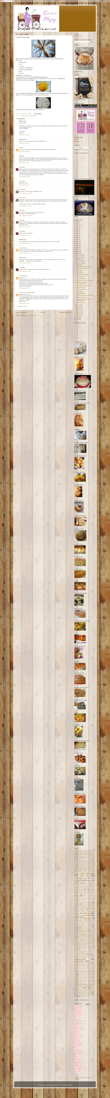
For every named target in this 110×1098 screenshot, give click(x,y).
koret (90, 925)
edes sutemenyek (87, 873)
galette (92, 887)
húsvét (90, 904)
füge (88, 887)
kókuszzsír (76, 925)
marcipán (86, 943)
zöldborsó (79, 995)
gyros (91, 893)
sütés (89, 976)
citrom (75, 864)
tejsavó (84, 983)
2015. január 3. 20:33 (24, 303)
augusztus (79, 263)
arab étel (82, 851)
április (78, 308)
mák (81, 940)
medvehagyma (77, 945)
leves (93, 936)
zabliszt (83, 993)
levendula (86, 936)
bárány (81, 855)
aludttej (86, 850)
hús (91, 902)
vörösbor (78, 993)
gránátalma (79, 892)
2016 (77, 241)
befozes (92, 855)
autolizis (91, 854)
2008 (77, 319)
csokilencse (91, 868)
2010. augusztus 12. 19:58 (25, 215)
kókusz (75, 924)
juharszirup (78, 906)
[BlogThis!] (36, 113)
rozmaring (91, 968)
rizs (93, 967)
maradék (81, 943)
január (79, 314)
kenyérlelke (76, 918)
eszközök (86, 883)
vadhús (90, 989)
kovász (76, 927)
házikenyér (76, 902)
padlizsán (78, 956)
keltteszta (76, 913)
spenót (91, 974)
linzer (80, 938)
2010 (77, 253)
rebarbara (84, 965)
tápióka (86, 981)
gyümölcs (77, 895)
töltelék (84, 988)
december (79, 255)
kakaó (92, 906)
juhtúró (83, 906)
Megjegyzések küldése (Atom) (29, 315)
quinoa (90, 964)
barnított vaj (86, 855)
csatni (91, 865)
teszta (80, 984)
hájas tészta (84, 898)
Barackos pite (80, 272)
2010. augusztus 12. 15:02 (25, 193)
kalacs (83, 908)
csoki (86, 868)
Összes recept (77, 36)
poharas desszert (78, 964)
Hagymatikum (76, 898)
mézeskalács (89, 947)
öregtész (81, 954)
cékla (87, 862)
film (92, 885)
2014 (77, 245)
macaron (85, 938)
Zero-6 (87, 993)
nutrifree (91, 951)
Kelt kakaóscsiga (81, 302)
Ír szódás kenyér (81, 276)
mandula (86, 941)
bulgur (77, 862)
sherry (75, 973)
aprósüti (76, 851)
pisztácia (81, 962)
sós (75, 974)
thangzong (92, 984)
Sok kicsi (86, 973)
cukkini (75, 865)
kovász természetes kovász (87, 927)
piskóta (76, 962)
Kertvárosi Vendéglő (78, 920)
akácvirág (81, 850)
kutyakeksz (76, 933)
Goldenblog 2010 (81, 293)
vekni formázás (77, 992)
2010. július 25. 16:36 (24, 176)
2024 (77, 225)
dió (90, 871)
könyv (75, 930)
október (79, 259)
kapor (75, 910)
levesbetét (79, 937)
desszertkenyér (84, 871)
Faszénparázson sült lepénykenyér (85, 280)
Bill (92, 857)
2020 (77, 233)
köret (87, 930)
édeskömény (83, 877)
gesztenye (92, 889)
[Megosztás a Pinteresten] (40, 113)
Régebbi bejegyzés (65, 312)
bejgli (84, 857)
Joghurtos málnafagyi (82, 297)
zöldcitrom (85, 995)
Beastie (21, 189)
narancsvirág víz (77, 950)
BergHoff (88, 857)
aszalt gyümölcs (85, 853)
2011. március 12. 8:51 (24, 235)
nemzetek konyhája (87, 950)
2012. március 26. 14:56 (25, 271)
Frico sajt (83, 887)
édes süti (84, 875)
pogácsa (90, 962)
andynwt (60, 1085)
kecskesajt (83, 911)
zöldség (76, 996)
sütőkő (85, 977)
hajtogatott (76, 899)
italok (89, 905)
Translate (85, 149)
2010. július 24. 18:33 (24, 151)
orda (86, 953)
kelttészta (86, 913)
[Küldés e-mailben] (35, 113)
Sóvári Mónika (81, 974)
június (78, 305)
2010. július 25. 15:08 (24, 162)
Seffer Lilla (22, 248)
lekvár (81, 934)
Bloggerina (90, 858)
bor (85, 861)
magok (90, 938)
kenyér (31, 115)
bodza (91, 860)
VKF (93, 992)
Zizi (20, 147)
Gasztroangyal (77, 889)
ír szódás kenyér (24, 115)
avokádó (76, 855)
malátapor (76, 941)
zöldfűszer (91, 995)
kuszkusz (91, 931)
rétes (86, 967)
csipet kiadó (76, 868)
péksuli (91, 957)
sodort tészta (81, 973)
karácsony (83, 910)
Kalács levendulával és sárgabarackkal (82, 283)
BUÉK (93, 861)
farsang (79, 885)
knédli (86, 923)
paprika (90, 956)
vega (92, 990)
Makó (86, 940)
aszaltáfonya (85, 854)
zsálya (82, 996)
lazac (77, 934)
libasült (84, 937)
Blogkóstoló (79, 270)
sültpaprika (84, 976)
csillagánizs (90, 867)
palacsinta (85, 956)
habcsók (90, 895)
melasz (85, 945)
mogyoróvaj (90, 948)
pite (85, 962)
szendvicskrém (84, 978)
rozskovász (82, 970)
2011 (77, 251)
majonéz (76, 940)
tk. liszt (77, 986)
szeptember (80, 261)
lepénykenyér (78, 936)
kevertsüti (76, 921)
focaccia (76, 886)
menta (90, 945)
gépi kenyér (84, 889)
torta (88, 986)
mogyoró (83, 948)
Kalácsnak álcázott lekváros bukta (85, 295)
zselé (86, 996)
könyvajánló (81, 930)
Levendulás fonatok (81, 289)
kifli (91, 921)
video (83, 992)
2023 (77, 227)
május (78, 306)
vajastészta (76, 990)
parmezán (76, 957)
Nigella (80, 951)
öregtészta (87, 954)
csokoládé (80, 870)
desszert (76, 871)
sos (91, 973)
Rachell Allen (77, 965)
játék (93, 905)
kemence (76, 915)
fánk (75, 885)
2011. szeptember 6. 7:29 (25, 243)
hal (91, 899)
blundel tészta (84, 860)
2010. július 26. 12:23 (24, 185)
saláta (83, 971)
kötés (92, 930)
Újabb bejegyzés (21, 312)
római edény (84, 968)
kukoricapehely (84, 931)
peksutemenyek (80, 959)
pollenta (85, 964)
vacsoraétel (84, 989)
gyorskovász (76, 893)
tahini (82, 981)
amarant (91, 850)
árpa (87, 851)
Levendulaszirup (81, 278)
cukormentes (86, 865)
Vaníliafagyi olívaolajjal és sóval (84, 285)
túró (93, 988)
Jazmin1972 (22, 275)
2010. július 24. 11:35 (24, 143)
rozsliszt (88, 970)
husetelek (77, 904)
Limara (21, 167)
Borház (88, 861)
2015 (77, 243)
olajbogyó (80, 953)
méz (83, 947)
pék (87, 957)
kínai (82, 923)
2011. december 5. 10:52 (25, 253)
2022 (77, 229)
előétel (90, 882)
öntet (77, 954)
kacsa (88, 906)
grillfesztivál (91, 892)
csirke (82, 868)
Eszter (20, 220)
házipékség (83, 902)
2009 (77, 317)
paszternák (82, 957)
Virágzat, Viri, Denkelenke (25, 292)
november (79, 257)
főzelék (78, 887)
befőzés (79, 857)
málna (81, 941)
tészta (85, 984)
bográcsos (76, 861)
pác (93, 954)
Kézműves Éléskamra (84, 921)
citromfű (82, 864)
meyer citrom (77, 947)
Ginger (21, 181)
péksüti (91, 961)
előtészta (76, 883)
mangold (91, 941)
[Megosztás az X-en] (38, 113)
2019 (77, 235)
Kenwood (82, 915)
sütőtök (90, 977)
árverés (91, 851)
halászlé (76, 901)
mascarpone (80, 944)
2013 (77, 247)
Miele (75, 948)
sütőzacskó (76, 978)
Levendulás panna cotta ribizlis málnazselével (84, 300)
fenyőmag (88, 885)
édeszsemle (84, 878)
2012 (77, 249)
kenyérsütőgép (87, 918)
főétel (93, 886)
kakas (78, 908)
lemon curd (87, 934)
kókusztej (90, 924)
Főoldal (42, 312)
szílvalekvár (84, 980)
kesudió (85, 920)
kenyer (87, 915)
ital (85, 905)
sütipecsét (80, 977)
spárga (87, 974)
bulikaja (82, 862)
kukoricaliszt (76, 931)
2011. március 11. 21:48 (25, 226)
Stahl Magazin (77, 976)
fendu (84, 885)
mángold (76, 943)
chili (91, 862)
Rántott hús (79, 291)
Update (78, 989)
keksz (90, 911)
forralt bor (88, 886)
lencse (93, 934)
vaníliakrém (87, 990)
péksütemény (79, 961)
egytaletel (89, 880)
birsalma (76, 858)
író (29, 115)
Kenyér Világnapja (89, 917)
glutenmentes (80, 890)
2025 (77, 224)
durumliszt (76, 873)
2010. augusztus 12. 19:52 (25, 205)
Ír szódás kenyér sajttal (82, 274)
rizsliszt (78, 968)
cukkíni (80, 865)
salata (78, 971)
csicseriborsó (77, 867)
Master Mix (89, 944)
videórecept (88, 992)
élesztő (85, 882)
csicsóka (83, 867)
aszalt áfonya (77, 853)
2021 (77, 231)
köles (92, 928)
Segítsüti (90, 971)
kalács (90, 908)
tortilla (93, 986)
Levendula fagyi (80, 287)
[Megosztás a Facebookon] (39, 113)
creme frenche (89, 864)
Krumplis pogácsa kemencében (84, 266)
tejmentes (76, 983)
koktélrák (91, 923)
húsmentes (85, 904)
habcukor (85, 895)
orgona (93, 953)
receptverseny (91, 965)
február (79, 312)
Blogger (70, 1085)
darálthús (89, 870)
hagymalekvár (88, 896)
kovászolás (76, 928)
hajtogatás (91, 898)
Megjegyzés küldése (22, 306)
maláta (91, 940)
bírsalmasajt (83, 858)
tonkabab (84, 986)
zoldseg (92, 993)
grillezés (85, 892)
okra (75, 953)
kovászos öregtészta (85, 928)
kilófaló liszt (76, 923)
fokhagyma (81, 886)
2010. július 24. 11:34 (24, 134)
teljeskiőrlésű (90, 983)
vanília (82, 990)
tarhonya (91, 981)
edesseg (90, 877)
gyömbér (84, 893)
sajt (35, 115)
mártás (93, 943)
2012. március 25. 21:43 (25, 262)
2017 (77, 239)
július (78, 265)
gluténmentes (90, 890)
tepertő (75, 984)
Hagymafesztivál (77, 896)
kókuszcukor (82, 924)
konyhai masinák (84, 925)
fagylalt (91, 883)
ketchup (91, 920)
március (79, 310)
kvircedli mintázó (83, 933)
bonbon (81, 861)
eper (81, 883)
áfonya (75, 850)
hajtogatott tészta (85, 899)
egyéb (80, 880)
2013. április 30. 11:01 (24, 288)
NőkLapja (86, 951)
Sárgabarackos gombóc (82, 268)
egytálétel (77, 882)
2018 (77, 237)
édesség (76, 878)
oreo (89, 953)
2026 (77, 221)
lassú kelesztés (91, 933)
